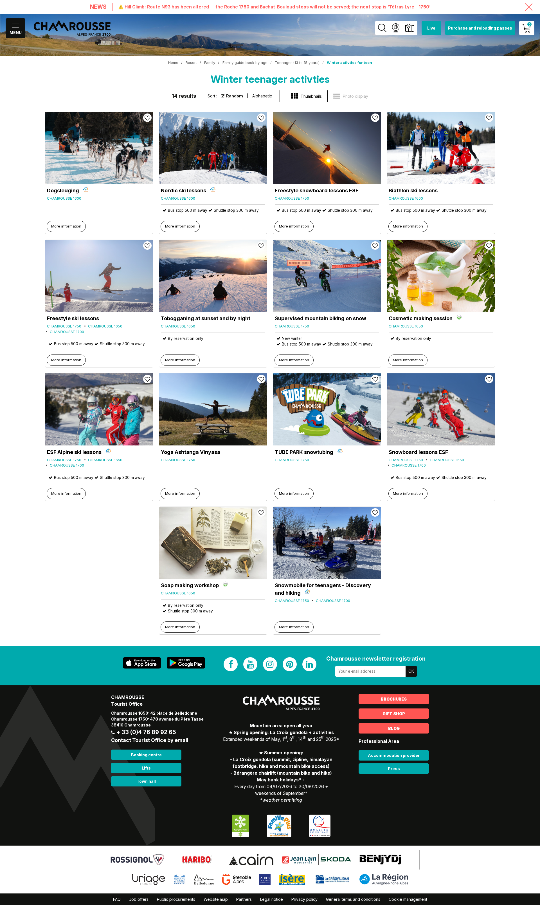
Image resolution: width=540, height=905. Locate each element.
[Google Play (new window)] (186, 663)
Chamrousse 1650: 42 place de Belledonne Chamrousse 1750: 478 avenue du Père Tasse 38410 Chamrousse (157, 719)
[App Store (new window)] (142, 663)
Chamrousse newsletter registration (376, 658)
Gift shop (393, 713)
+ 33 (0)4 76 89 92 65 (146, 732)
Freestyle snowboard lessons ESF (316, 190)
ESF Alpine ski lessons (74, 452)
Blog (394, 728)
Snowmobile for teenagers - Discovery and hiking (323, 589)
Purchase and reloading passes (480, 28)
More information (66, 226)
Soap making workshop (190, 585)
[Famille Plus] (279, 825)
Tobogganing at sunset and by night (205, 318)
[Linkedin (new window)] (309, 664)
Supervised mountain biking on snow (320, 318)
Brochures (394, 699)
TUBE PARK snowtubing (304, 452)
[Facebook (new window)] (231, 664)
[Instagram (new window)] (270, 664)
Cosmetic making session (421, 318)
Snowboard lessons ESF (418, 452)
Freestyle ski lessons (73, 318)
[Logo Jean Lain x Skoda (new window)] (316, 859)
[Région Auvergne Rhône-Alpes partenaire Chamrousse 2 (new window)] (383, 879)
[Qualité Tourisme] (319, 825)
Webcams (395, 28)
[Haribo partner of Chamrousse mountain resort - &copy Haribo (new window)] (197, 859)
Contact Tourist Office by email (149, 740)
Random (234, 95)
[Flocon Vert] (240, 825)
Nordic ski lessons (183, 190)
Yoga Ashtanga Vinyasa (190, 452)
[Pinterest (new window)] (290, 664)
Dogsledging (63, 190)
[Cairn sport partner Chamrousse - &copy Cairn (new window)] (251, 859)
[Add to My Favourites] (147, 117)
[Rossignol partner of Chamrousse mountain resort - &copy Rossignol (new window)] (137, 859)
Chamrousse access (410, 28)
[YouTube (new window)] (250, 664)
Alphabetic (262, 95)
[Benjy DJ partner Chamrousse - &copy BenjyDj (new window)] (380, 859)
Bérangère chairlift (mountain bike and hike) (282, 773)
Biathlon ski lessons (413, 190)
